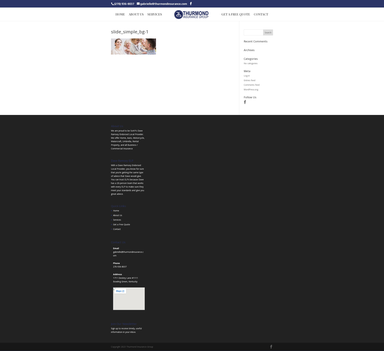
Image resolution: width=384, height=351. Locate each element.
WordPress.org (251, 89)
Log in (247, 75)
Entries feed (249, 80)
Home (120, 14)
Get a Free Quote (235, 14)
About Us (136, 14)
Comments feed (252, 84)
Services (154, 14)
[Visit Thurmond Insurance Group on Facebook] (245, 102)
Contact (261, 14)
